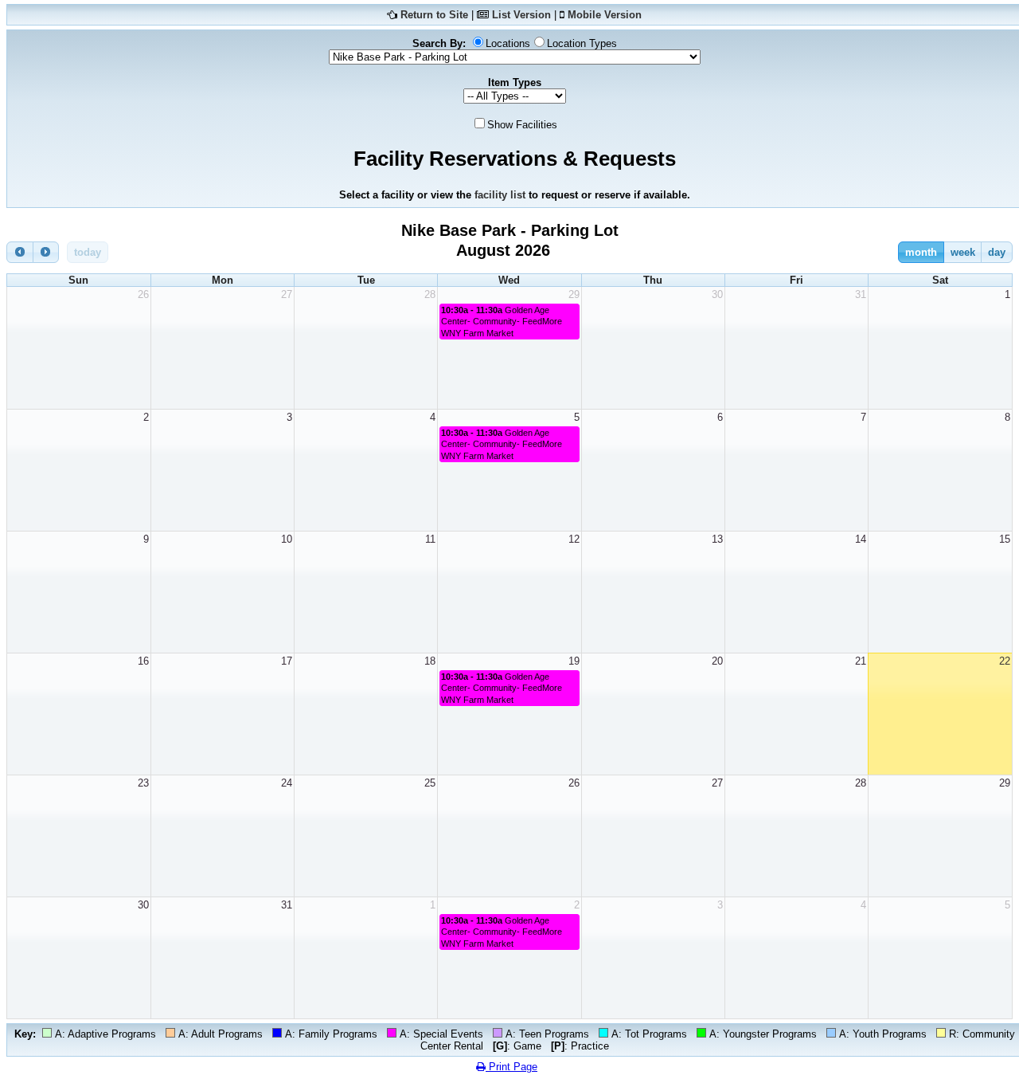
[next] (46, 252)
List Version (521, 15)
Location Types (582, 43)
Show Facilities (522, 125)
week (963, 252)
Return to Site (434, 15)
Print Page (511, 1067)
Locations (508, 43)
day (996, 252)
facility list (499, 195)
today (87, 252)
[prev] (19, 252)
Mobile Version (605, 15)
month (921, 252)
